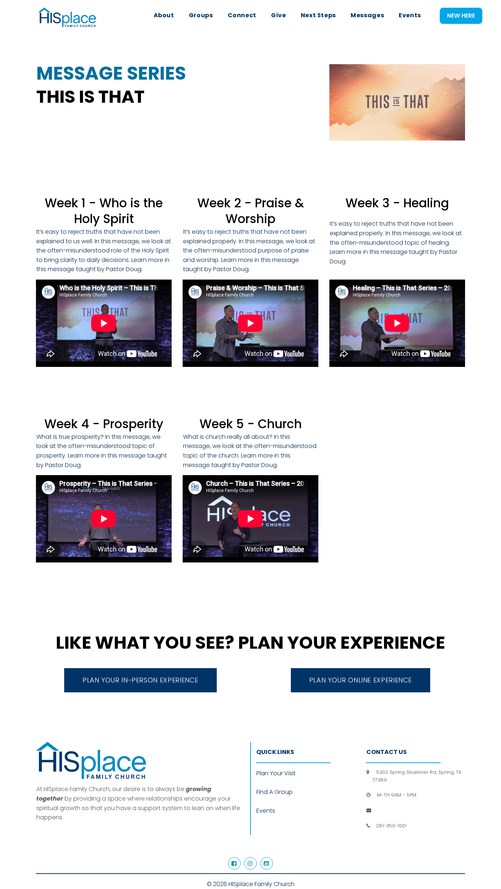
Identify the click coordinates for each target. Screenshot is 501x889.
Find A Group (274, 792)
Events (410, 15)
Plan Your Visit (276, 773)
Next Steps (318, 15)
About (164, 15)
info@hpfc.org (390, 810)
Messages (367, 15)
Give (278, 15)
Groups (201, 15)
